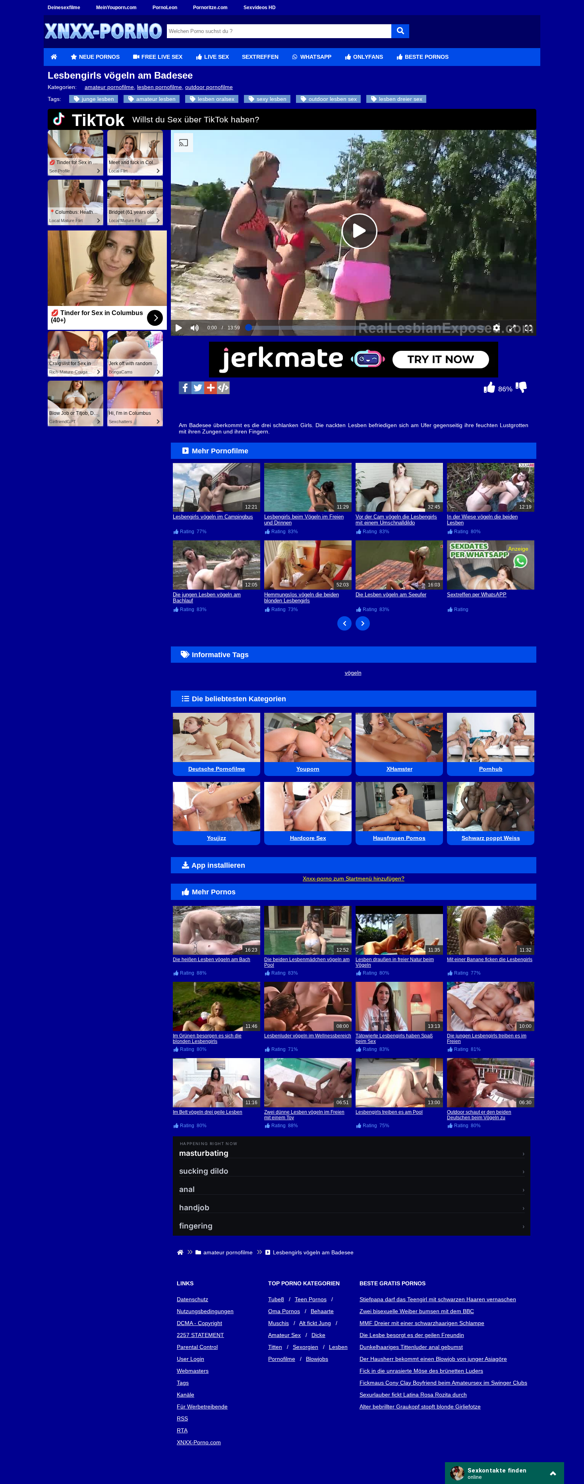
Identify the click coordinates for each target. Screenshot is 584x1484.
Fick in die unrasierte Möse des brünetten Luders (421, 1371)
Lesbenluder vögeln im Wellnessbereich (307, 1036)
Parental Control (197, 1347)
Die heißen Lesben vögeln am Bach (211, 959)
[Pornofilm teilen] (210, 387)
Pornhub (491, 769)
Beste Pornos (426, 57)
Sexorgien (305, 1347)
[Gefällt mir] (489, 389)
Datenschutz (192, 1299)
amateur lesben (155, 99)
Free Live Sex (161, 57)
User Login (190, 1359)
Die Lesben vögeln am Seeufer (391, 595)
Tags (183, 1383)
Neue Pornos (98, 57)
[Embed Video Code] (223, 387)
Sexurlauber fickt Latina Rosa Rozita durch (413, 1394)
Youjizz (216, 838)
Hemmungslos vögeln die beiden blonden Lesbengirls (301, 598)
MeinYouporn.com (116, 7)
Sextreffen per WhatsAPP (477, 595)
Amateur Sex (284, 1335)
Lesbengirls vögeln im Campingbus (213, 517)
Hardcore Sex (308, 838)
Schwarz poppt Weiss (491, 838)
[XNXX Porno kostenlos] (103, 45)
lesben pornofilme (159, 87)
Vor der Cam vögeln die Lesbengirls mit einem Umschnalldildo (396, 520)
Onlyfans (367, 57)
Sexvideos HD (260, 7)
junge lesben (97, 99)
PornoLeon (165, 7)
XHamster (399, 769)
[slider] (208, 303)
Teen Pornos (311, 1299)
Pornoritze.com (210, 7)
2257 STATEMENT (200, 1335)
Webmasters (193, 1371)
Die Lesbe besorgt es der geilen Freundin (412, 1335)
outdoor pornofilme (209, 87)
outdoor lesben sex (332, 99)
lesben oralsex (215, 99)
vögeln (353, 672)
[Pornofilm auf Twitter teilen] (197, 387)
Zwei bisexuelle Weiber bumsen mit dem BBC (417, 1311)
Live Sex (216, 57)
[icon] (54, 57)
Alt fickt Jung (315, 1323)
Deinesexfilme (64, 7)
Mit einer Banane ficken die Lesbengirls (489, 959)
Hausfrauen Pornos (399, 838)
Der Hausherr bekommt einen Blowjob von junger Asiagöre (433, 1359)
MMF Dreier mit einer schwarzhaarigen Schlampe (422, 1323)
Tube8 (276, 1299)
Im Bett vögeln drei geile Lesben (207, 1112)
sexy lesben (270, 99)
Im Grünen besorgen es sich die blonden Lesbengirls (207, 1038)
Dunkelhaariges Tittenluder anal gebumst (411, 1347)
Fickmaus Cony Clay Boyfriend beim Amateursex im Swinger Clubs (443, 1383)
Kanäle (185, 1394)
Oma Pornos (284, 1311)
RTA (182, 1430)
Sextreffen (260, 57)
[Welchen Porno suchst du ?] (400, 31)
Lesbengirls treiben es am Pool (389, 1112)
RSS (182, 1418)
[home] (181, 1252)
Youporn (307, 769)
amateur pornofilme (109, 87)
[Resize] (512, 328)
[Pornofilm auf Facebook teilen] (185, 387)
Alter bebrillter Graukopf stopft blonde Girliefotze (420, 1406)
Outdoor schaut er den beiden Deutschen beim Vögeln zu (479, 1114)
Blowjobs (317, 1359)
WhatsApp (315, 57)
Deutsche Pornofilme (216, 769)
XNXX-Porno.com (199, 1442)
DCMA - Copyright (199, 1323)
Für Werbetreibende (202, 1406)
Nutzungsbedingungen (205, 1311)
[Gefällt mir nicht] (521, 389)
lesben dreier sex (399, 99)
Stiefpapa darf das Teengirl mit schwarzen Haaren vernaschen (438, 1299)
